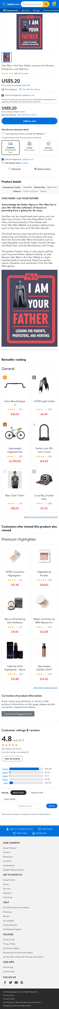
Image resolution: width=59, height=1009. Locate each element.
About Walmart (10, 847)
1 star (5, 783)
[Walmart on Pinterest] (22, 983)
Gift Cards (7, 897)
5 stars (5, 769)
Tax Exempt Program (12, 929)
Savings (36, 10)
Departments (12, 10)
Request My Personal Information (18, 952)
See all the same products (45, 687)
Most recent (18, 792)
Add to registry (44, 168)
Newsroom (8, 856)
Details (25, 163)
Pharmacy (7, 911)
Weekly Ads (41, 833)
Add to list (15, 168)
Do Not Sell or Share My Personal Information (23, 956)
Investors (7, 860)
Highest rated (37, 792)
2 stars (5, 779)
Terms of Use (9, 939)
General (43, 191)
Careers (6, 852)
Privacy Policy (9, 943)
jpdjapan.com (28, 95)
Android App (8, 971)
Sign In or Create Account (21, 829)
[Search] (46, 4)
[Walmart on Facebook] (5, 983)
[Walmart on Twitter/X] (10, 983)
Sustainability (9, 865)
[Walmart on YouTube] (16, 983)
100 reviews (23, 73)
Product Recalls (10, 924)
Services (25, 10)
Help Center (47, 829)
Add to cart (29, 121)
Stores (6, 884)
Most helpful (9, 799)
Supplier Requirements (13, 869)
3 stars (5, 776)
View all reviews (12, 758)
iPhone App (8, 967)
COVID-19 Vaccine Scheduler (16, 907)
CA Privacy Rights (11, 948)
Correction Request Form (18, 714)
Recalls (6, 916)
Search (52, 805)
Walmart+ (7, 893)
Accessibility (8, 920)
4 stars (5, 772)
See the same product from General (40, 516)
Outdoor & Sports (30, 191)
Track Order (22, 833)
